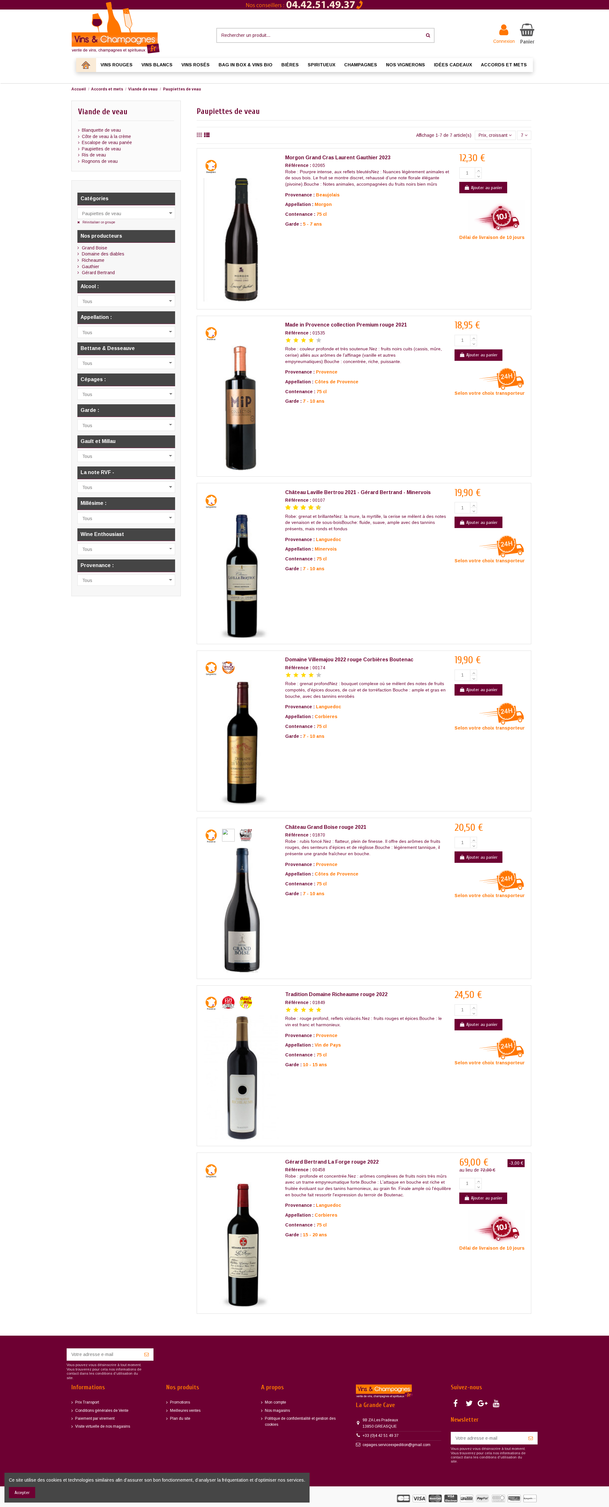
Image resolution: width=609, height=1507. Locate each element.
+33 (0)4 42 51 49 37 (381, 1435)
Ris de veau (94, 154)
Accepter (22, 1492)
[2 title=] (296, 340)
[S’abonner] (146, 1355)
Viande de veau (103, 111)
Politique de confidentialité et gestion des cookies (300, 1421)
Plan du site (180, 1418)
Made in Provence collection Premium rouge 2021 (346, 324)
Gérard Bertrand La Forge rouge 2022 (332, 1162)
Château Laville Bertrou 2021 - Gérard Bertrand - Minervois (358, 492)
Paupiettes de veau (101, 148)
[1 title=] (288, 340)
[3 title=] (303, 340)
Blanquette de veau (101, 130)
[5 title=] (319, 340)
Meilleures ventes (185, 1410)
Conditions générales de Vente (101, 1410)
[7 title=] (308, 508)
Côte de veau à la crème (106, 136)
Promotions (180, 1402)
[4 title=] (311, 340)
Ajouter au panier (486, 187)
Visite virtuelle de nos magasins (102, 1426)
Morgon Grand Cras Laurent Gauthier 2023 (337, 157)
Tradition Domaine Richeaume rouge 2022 (336, 994)
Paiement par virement (95, 1418)
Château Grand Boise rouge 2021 (325, 827)
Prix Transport (87, 1402)
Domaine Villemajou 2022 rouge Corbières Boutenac (349, 659)
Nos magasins (277, 1410)
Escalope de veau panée (107, 142)
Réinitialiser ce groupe (98, 222)
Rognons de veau (100, 161)
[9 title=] (316, 508)
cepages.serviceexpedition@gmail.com (396, 1445)
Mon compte (275, 1402)
